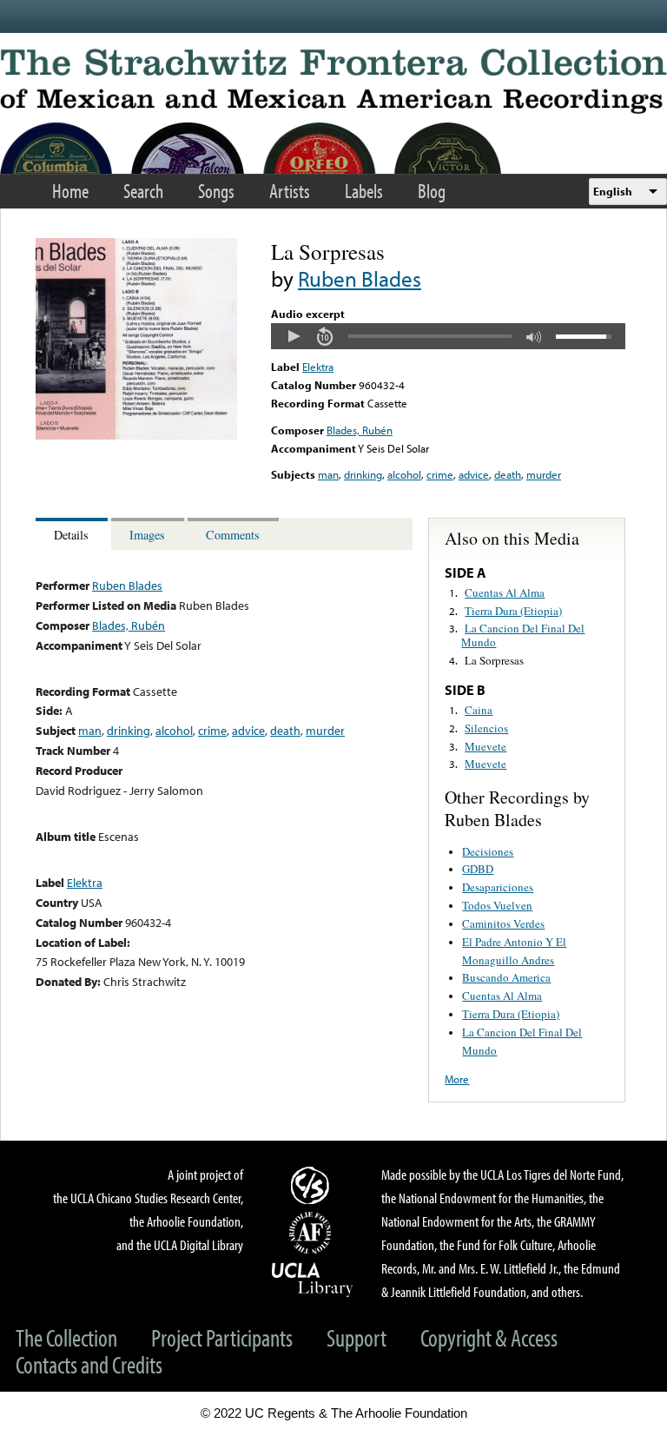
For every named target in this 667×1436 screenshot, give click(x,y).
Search (143, 190)
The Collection (66, 1337)
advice (474, 474)
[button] (293, 336)
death (507, 474)
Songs (216, 190)
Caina (478, 710)
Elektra (318, 367)
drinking (363, 474)
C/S (312, 1185)
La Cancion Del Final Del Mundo (522, 635)
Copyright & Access (489, 1337)
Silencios (486, 728)
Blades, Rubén (360, 430)
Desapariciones (497, 887)
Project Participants (222, 1337)
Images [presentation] (147, 534)
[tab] (73, 534)
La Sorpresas (494, 660)
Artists (289, 190)
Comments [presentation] (233, 534)
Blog (432, 190)
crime (439, 474)
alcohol (404, 474)
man (328, 474)
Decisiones (487, 851)
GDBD (477, 869)
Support (356, 1337)
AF (312, 1233)
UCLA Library (312, 1279)
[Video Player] (448, 336)
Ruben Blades (359, 278)
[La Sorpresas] (136, 435)
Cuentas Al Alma (505, 592)
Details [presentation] (71, 534)
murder (543, 474)
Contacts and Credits (89, 1364)
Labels (364, 190)
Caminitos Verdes (503, 923)
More (457, 1079)
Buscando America (506, 977)
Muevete (485, 746)
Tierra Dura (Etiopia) (513, 611)
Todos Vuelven (497, 905)
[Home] (333, 81)
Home (70, 190)
